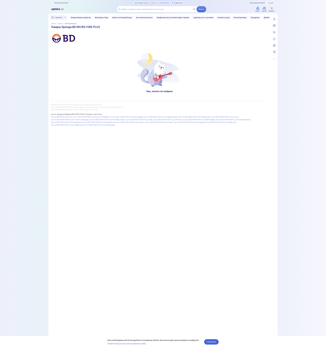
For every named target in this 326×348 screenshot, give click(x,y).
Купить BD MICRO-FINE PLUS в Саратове (66, 122)
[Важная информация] (274, 45)
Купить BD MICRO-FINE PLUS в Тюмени (167, 119)
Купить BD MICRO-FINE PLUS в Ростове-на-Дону (107, 119)
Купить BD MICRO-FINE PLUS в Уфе (139, 119)
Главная (54, 23)
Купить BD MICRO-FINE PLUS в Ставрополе (67, 125)
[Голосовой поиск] (194, 9)
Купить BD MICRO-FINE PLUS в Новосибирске (161, 117)
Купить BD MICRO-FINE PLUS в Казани (130, 122)
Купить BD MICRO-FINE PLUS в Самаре (188, 122)
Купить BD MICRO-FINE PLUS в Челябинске (220, 122)
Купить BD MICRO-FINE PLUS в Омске (224, 117)
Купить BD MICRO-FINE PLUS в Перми (159, 122)
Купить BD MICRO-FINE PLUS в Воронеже (194, 117)
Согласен (211, 341)
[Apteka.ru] (59, 9)
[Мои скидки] (274, 25)
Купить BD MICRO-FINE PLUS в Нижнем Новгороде (70, 119)
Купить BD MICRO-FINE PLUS (61, 117)
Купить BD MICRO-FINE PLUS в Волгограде (199, 119)
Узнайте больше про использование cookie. (126, 343)
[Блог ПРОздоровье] (274, 32)
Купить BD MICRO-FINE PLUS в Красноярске (98, 122)
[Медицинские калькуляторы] (274, 38)
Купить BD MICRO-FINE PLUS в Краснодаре (127, 117)
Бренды (60, 23)
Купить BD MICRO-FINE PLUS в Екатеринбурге (233, 119)
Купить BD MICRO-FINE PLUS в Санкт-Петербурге (91, 117)
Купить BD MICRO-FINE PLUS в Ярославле (99, 125)
